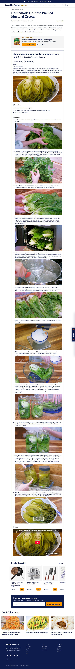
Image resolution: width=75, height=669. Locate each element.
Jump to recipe (60, 20)
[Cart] (69, 5)
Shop (54, 5)
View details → (41, 44)
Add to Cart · (29, 44)
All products (44, 648)
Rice (27, 653)
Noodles (28, 648)
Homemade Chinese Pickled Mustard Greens (36, 54)
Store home (44, 646)
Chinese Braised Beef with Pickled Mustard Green (27, 32)
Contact (59, 648)
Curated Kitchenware (24, 665)
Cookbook (48, 5)
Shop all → (61, 563)
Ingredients (17, 105)
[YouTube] (7, 655)
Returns (59, 651)
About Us (59, 646)
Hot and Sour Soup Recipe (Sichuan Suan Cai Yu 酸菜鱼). (36, 496)
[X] (7, 659)
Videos (42, 5)
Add (22, 589)
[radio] (14, 57)
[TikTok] (17, 655)
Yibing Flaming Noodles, (36, 494)
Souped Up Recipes (19, 9)
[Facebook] (10, 655)
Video (16, 527)
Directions (17, 117)
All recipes (28, 646)
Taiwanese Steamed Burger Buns (50, 30)
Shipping (59, 650)
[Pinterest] (14, 655)
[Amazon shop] (10, 659)
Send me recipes (53, 604)
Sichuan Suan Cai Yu (35, 30)
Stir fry (27, 650)
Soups (27, 651)
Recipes (36, 5)
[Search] (67, 5)
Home (12, 9)
